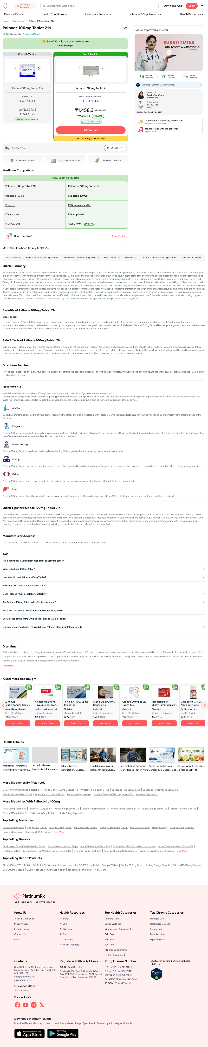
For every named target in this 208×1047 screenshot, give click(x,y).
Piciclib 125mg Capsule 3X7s (124, 808)
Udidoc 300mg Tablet (13, 827)
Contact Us (20, 934)
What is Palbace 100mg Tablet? (19, 569)
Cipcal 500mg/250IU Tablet (16, 865)
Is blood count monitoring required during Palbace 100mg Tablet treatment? (42, 627)
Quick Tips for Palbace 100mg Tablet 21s (159, 257)
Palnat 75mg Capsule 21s (66, 808)
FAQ (16, 939)
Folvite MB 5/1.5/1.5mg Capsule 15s (60, 789)
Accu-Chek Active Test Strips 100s (175, 846)
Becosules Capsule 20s (79, 794)
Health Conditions (53, 14)
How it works (130, 257)
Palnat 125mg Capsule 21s (154, 808)
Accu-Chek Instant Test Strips (63, 846)
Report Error (150, 131)
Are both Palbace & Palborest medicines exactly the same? (33, 560)
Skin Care (109, 934)
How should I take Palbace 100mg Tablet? (24, 577)
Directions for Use (112, 257)
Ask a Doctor (118, 236)
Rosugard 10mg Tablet (60, 827)
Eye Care (109, 944)
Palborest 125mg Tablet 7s (95, 808)
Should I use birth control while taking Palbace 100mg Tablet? (34, 618)
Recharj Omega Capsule (157, 865)
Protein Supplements (115, 955)
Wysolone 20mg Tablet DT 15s (50, 794)
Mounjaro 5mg (159, 827)
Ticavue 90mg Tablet (13, 832)
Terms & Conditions (24, 918)
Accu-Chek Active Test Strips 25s (157, 850)
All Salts (63, 923)
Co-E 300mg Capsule (13, 869)
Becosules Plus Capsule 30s (126, 789)
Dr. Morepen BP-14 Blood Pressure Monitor (134, 846)
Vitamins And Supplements (118, 929)
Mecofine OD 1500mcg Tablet (84, 865)
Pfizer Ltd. (27, 96)
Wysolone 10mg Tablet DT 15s (17, 794)
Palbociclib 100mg (14, 195)
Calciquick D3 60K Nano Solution (49, 865)
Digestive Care (157, 939)
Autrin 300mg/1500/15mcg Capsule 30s (114, 794)
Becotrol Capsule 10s (147, 794)
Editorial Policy (21, 929)
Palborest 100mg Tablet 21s (44, 813)
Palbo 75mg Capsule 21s (72, 813)
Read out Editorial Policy (156, 123)
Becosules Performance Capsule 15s (161, 789)
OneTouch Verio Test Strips (87, 850)
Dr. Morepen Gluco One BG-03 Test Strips (24, 846)
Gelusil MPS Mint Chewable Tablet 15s (22, 789)
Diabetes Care (157, 918)
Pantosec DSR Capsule (85, 827)
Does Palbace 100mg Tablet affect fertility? (25, 593)
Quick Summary (13, 257)
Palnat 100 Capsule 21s (40, 808)
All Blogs (64, 918)
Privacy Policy (21, 923)
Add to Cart (91, 130)
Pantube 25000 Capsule (38, 832)
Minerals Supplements (116, 949)
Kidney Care (156, 929)
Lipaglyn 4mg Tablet (37, 827)
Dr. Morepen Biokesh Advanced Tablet (46, 869)
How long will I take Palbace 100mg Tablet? (25, 585)
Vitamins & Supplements (144, 14)
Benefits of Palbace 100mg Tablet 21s (42, 257)
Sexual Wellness (113, 923)
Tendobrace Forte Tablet (80, 869)
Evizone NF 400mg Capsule (187, 865)
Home (6, 21)
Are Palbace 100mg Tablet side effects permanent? (29, 602)
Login (191, 5)
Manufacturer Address (191, 257)
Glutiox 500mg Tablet (132, 865)
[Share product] (125, 27)
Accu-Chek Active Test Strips (95, 846)
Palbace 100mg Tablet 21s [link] (41, 21)
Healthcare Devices (96, 14)
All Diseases (66, 929)
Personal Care (12, 14)
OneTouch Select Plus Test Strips (19, 850)
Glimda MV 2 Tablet (140, 827)
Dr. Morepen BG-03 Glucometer (55, 850)
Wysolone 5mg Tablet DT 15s (95, 789)
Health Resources (190, 14)
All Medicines (66, 939)
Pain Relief (110, 939)
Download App (173, 5)
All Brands (65, 934)
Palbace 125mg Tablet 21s (15, 813)
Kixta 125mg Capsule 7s (14, 808)
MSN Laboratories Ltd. (90, 96)
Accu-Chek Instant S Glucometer (120, 850)
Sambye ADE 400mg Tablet (114, 827)
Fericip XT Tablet (110, 865)
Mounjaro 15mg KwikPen (182, 827)
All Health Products (69, 944)
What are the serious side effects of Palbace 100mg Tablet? (34, 610)
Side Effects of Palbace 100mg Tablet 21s (81, 257)
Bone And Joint (157, 934)
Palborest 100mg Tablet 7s (90, 88)
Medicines (18, 21)
